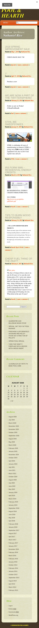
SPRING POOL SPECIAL (16, 341)
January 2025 (13, 451)
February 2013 (13, 590)
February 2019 (13, 502)
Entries (12, 609)
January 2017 (13, 546)
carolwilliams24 (13, 364)
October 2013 (13, 574)
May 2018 (12, 517)
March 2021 (12, 473)
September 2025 (14, 435)
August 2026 (13, 416)
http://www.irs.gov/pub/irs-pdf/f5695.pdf (15, 200)
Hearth (13, 207)
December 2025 (14, 426)
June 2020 (12, 486)
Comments (14, 612)
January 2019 (13, 505)
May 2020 (12, 489)
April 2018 (12, 521)
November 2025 (14, 429)
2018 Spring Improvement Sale (17, 47)
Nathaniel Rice (12, 35)
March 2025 (12, 445)
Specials (13, 65)
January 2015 (13, 562)
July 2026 (12, 420)
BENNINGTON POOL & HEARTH (19, 10)
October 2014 (13, 565)
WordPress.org (13, 615)
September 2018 (14, 508)
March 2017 (12, 540)
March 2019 (12, 499)
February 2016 (13, 552)
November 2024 (14, 454)
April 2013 (12, 584)
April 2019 (12, 495)
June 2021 (12, 470)
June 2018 (12, 514)
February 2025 (13, 448)
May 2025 (12, 442)
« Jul (11, 401)
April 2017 (12, 536)
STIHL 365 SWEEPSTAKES (14, 123)
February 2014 (13, 568)
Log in (10, 605)
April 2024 (12, 461)
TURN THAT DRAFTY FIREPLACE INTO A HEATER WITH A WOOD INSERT (18, 346)
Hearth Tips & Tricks (17, 247)
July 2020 (12, 483)
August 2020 (13, 480)
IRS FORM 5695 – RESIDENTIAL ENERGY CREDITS (18, 170)
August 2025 (13, 439)
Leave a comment (23, 65)
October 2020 (13, 476)
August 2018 (13, 511)
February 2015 (13, 558)
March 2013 (12, 587)
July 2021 (12, 467)
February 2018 (13, 524)
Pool (12, 113)
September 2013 (14, 577)
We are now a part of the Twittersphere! (19, 96)
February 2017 (13, 543)
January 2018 (13, 527)
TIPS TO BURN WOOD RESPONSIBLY (17, 216)
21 (21, 394)
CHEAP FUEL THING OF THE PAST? (18, 259)
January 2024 (13, 464)
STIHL (12, 159)
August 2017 (13, 533)
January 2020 (13, 492)
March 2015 (12, 555)
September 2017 (14, 530)
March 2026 (12, 423)
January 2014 (13, 571)
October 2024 (13, 457)
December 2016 (14, 549)
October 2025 (13, 432)
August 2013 (13, 581)
